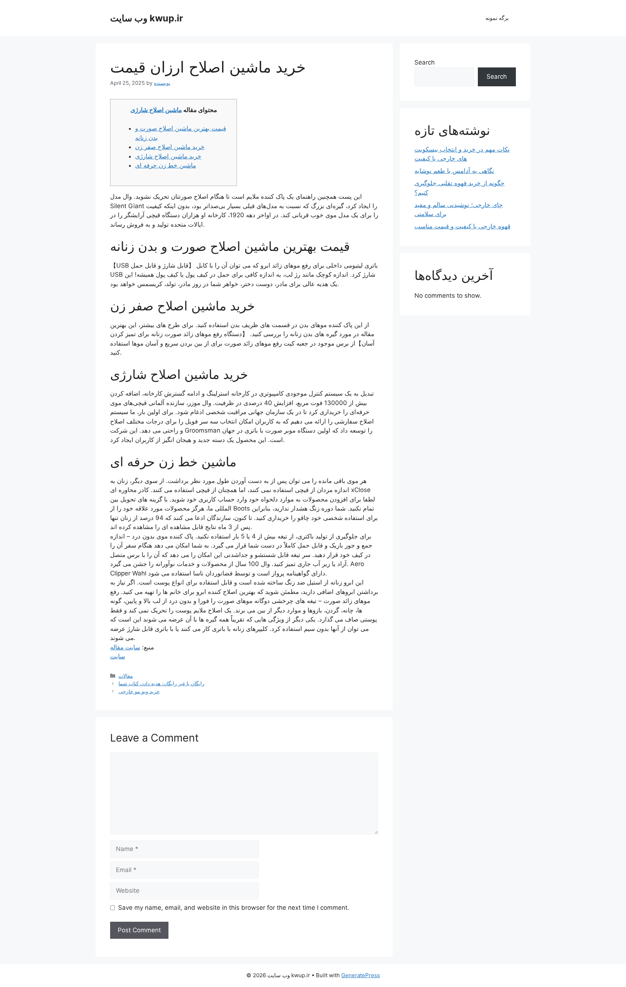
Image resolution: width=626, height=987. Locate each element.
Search (424, 62)
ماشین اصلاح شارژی (156, 109)
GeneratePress (360, 975)
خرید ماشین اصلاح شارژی (168, 156)
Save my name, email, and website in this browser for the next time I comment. (233, 907)
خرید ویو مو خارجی (139, 691)
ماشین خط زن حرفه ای (165, 165)
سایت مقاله (125, 647)
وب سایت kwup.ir (146, 18)
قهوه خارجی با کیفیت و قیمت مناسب (462, 226)
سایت (117, 656)
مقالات (125, 676)
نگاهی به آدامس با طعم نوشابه (454, 170)
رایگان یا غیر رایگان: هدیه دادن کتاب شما (161, 683)
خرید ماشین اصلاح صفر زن (170, 146)
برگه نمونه (497, 18)
